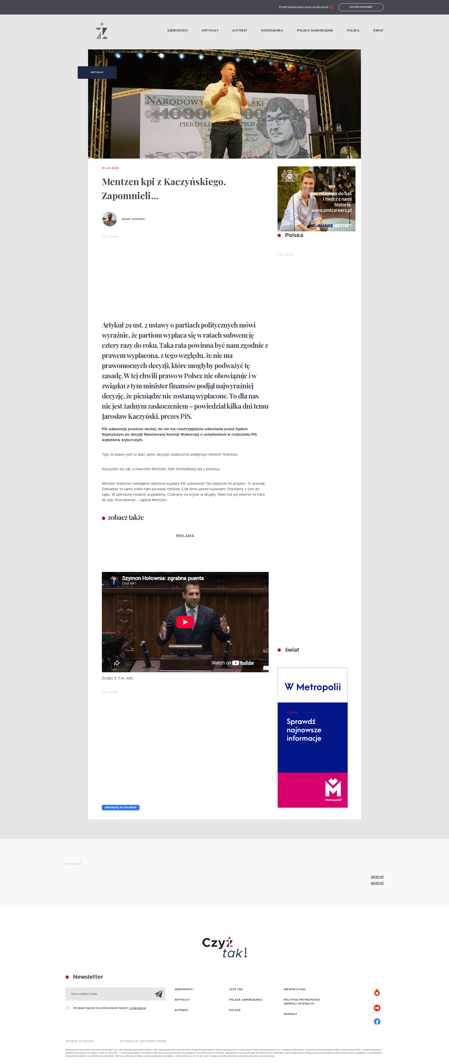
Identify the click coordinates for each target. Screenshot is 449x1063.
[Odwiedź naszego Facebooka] (377, 1021)
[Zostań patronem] (377, 993)
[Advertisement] (185, 277)
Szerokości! (177, 30)
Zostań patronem (360, 7)
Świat (378, 30)
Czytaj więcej (137, 1008)
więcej (377, 877)
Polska (353, 30)
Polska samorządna (315, 30)
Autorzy (240, 30)
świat (291, 650)
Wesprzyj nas (295, 989)
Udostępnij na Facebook (121, 807)
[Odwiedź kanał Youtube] (377, 1007)
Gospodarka (272, 30)
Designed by (74, 1041)
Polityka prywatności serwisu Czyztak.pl (302, 1002)
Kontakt (290, 1014)
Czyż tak (236, 989)
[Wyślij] (158, 994)
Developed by (130, 1041)
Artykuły (210, 30)
